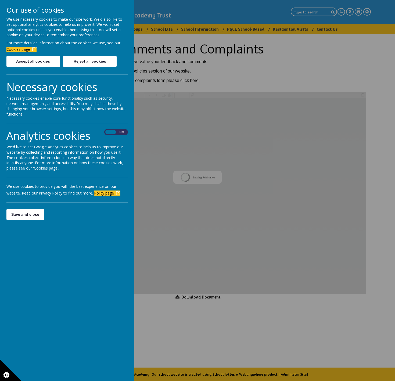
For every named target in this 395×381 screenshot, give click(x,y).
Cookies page (18, 49)
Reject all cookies (90, 61)
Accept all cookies (33, 61)
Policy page (104, 193)
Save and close (25, 214)
